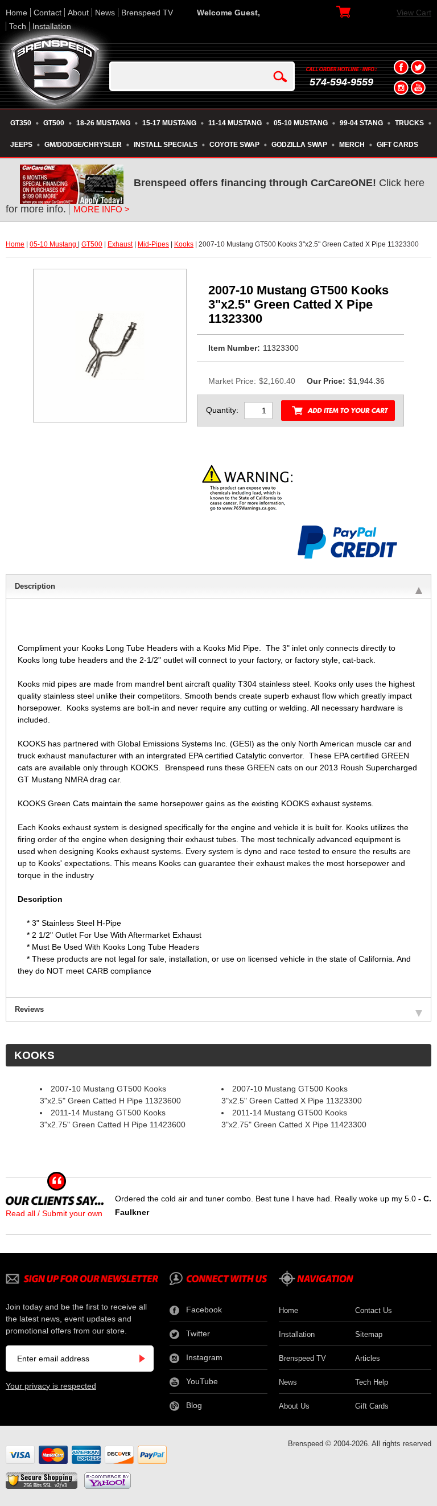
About (78, 12)
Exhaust (120, 244)
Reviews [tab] (29, 1009)
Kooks (183, 244)
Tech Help (371, 1382)
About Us (294, 1406)
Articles (367, 1358)
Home (16, 12)
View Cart (414, 13)
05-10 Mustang (54, 244)
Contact (47, 12)
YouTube (202, 1381)
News (105, 12)
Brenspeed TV (147, 12)
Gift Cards (372, 1406)
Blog (194, 1405)
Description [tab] (35, 586)
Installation (51, 26)
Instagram (204, 1357)
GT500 (91, 244)
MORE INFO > (101, 209)
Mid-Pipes (153, 244)
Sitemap (368, 1334)
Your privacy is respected (51, 1385)
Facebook (204, 1309)
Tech (17, 26)
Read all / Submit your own (54, 1213)
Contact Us (373, 1310)
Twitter (198, 1333)
